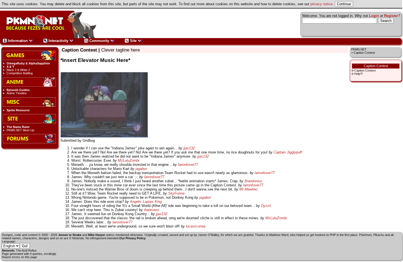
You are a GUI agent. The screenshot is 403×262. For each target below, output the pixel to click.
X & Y (10, 66)
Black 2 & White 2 (18, 70)
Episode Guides (18, 90)
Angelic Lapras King (146, 202)
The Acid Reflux (26, 250)
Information (18, 41)
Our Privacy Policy (132, 238)
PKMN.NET (359, 49)
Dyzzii (266, 206)
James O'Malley (208, 235)
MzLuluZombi (128, 160)
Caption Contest (365, 70)
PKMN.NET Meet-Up (20, 130)
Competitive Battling (20, 73)
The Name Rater (18, 127)
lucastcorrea (195, 226)
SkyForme (176, 193)
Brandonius (253, 181)
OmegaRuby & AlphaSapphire (28, 63)
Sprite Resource (18, 110)
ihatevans (151, 210)
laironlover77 (188, 165)
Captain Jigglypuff (288, 152)
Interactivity (58, 41)
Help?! (358, 73)
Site (133, 41)
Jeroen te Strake (69, 235)
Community (99, 41)
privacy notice (321, 4)
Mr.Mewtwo (248, 189)
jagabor (141, 169)
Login (374, 16)
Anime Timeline (17, 93)
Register (391, 16)
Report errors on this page (19, 257)
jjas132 (189, 148)
